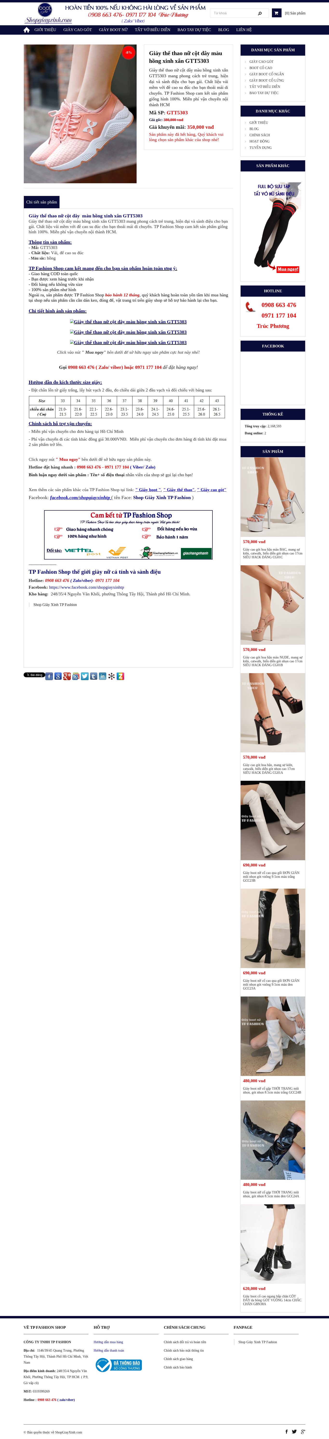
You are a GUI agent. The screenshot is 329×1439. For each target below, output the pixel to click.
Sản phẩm (273, 451)
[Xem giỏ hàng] (277, 12)
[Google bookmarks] (58, 676)
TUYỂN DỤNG (261, 148)
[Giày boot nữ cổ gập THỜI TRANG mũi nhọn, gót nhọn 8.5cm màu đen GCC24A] (273, 1140)
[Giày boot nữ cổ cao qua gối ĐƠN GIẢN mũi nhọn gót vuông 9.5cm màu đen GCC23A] (273, 928)
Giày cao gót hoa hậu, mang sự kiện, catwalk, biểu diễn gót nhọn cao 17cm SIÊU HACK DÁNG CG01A (269, 769)
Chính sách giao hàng (178, 1359)
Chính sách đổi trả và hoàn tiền (185, 1342)
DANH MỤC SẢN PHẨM (273, 50)
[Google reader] (76, 676)
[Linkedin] (102, 676)
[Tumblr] (94, 676)
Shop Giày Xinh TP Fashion (55, 605)
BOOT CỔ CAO (261, 68)
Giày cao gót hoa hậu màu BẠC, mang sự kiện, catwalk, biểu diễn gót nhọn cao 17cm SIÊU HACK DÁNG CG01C (273, 553)
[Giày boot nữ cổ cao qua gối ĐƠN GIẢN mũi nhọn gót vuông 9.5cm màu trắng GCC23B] (273, 820)
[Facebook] (49, 676)
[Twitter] (85, 676)
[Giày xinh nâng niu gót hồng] (115, 13)
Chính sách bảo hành (178, 1367)
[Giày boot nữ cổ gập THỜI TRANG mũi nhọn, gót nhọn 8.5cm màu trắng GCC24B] (273, 1036)
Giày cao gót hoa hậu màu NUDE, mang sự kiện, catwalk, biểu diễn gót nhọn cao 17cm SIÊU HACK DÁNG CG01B (273, 661)
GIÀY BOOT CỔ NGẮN (267, 74)
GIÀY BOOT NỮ (113, 29)
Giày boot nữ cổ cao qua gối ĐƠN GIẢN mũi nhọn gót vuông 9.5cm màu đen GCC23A (271, 984)
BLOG (223, 29)
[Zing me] (120, 676)
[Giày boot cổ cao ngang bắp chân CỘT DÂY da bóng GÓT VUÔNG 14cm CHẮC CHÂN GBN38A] (273, 1244)
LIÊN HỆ (244, 29)
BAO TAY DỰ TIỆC (194, 29)
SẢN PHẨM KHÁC (273, 166)
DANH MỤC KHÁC (273, 111)
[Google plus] (67, 676)
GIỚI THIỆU (45, 29)
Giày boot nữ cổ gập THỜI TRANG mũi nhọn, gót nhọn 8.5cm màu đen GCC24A (271, 1194)
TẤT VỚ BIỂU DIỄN (152, 29)
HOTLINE (273, 291)
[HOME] (27, 29)
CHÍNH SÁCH (260, 135)
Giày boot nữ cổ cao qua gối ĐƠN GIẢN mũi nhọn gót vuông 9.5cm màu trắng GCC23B (271, 876)
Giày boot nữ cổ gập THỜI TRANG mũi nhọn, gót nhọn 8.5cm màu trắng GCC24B (272, 1090)
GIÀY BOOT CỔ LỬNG (267, 80)
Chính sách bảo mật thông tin (184, 1350)
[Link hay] (111, 676)
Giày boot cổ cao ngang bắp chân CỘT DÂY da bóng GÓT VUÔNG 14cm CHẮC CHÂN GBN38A (272, 1300)
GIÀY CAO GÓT (77, 29)
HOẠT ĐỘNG (260, 141)
